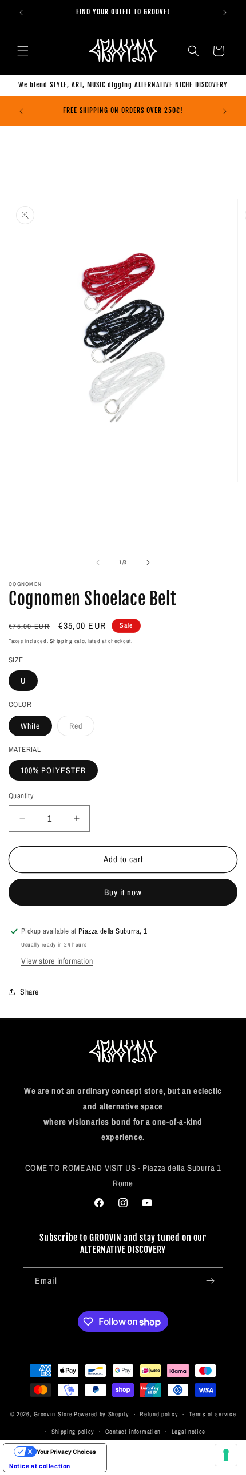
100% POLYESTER (53, 770)
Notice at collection (39, 1465)
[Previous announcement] (21, 12)
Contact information (133, 1432)
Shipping (61, 641)
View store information (57, 961)
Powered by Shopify (101, 1414)
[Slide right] (148, 562)
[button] (22, 50)
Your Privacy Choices (66, 1451)
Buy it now (123, 892)
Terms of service (212, 1414)
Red (81, 728)
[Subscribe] (210, 1280)
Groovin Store (53, 1414)
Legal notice (188, 1432)
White (30, 726)
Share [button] (29, 992)
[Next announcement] (224, 12)
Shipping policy (73, 1432)
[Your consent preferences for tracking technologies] (226, 1455)
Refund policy (159, 1414)
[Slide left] (97, 562)
